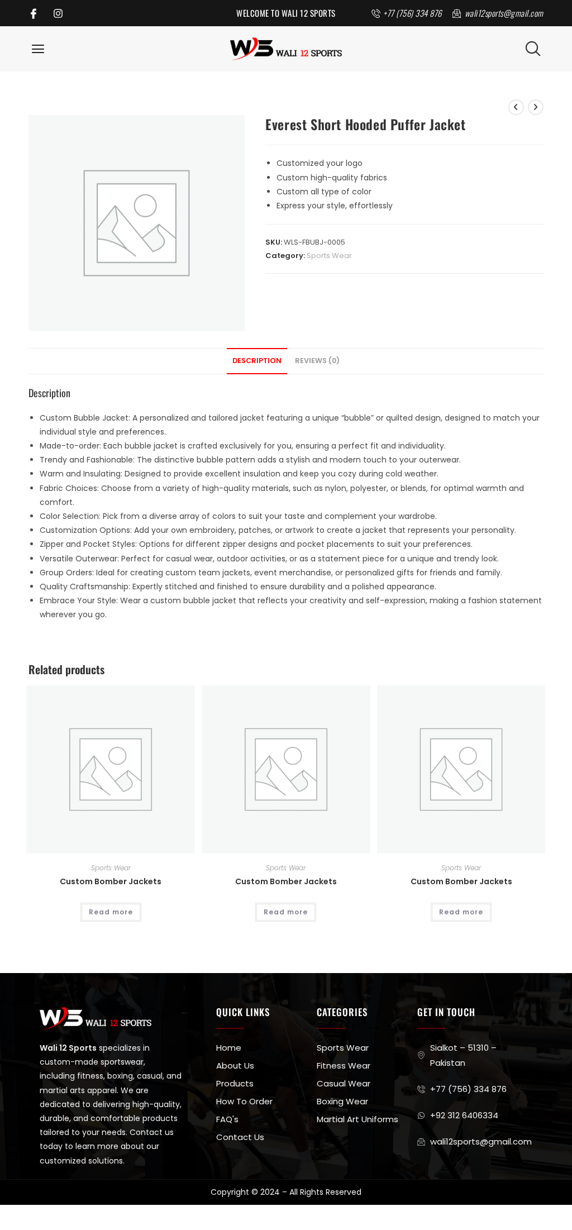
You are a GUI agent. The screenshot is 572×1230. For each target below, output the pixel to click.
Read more (111, 912)
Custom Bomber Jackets (110, 881)
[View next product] (536, 107)
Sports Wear (329, 255)
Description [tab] (257, 360)
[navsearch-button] (533, 48)
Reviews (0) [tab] (317, 360)
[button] (37, 49)
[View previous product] (516, 107)
